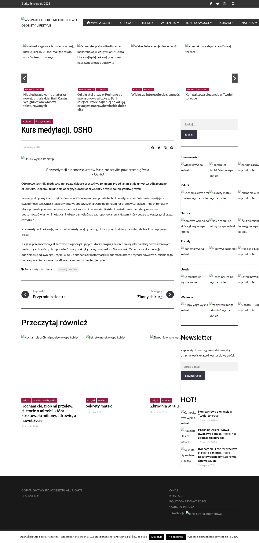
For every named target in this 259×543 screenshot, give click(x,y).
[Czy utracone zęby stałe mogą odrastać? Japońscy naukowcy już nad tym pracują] (224, 310)
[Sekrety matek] (224, 198)
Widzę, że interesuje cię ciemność (155, 94)
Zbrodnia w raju (164, 406)
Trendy (186, 241)
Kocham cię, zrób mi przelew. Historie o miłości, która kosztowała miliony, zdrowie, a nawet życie (48, 413)
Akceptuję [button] (156, 536)
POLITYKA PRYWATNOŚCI (187, 501)
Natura (185, 213)
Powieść (148, 90)
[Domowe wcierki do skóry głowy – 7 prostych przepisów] (195, 226)
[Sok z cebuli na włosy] (224, 226)
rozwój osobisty (68, 269)
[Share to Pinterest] (171, 147)
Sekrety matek (99, 406)
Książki (136, 90)
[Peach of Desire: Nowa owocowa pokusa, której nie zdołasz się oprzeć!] (224, 282)
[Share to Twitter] (159, 147)
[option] (48, 76)
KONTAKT (176, 496)
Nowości (202, 90)
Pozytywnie (43, 121)
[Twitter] (217, 4)
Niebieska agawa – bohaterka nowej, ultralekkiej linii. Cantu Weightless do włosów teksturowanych (45, 100)
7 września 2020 (31, 147)
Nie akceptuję (176, 536)
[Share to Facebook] (152, 147)
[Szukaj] (233, 4)
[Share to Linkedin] (165, 147)
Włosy (39, 90)
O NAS (173, 490)
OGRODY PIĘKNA (181, 506)
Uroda (28, 90)
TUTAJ (234, 536)
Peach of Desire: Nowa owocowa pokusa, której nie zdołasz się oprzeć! (217, 433)
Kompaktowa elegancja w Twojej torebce (209, 96)
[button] (24, 78)
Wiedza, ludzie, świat (44, 400)
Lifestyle (102, 90)
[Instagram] (224, 4)
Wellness (187, 297)
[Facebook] (210, 4)
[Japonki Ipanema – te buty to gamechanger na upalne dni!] (195, 254)
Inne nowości (86, 90)
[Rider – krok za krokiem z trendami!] (224, 254)
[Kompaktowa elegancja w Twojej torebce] (195, 282)
